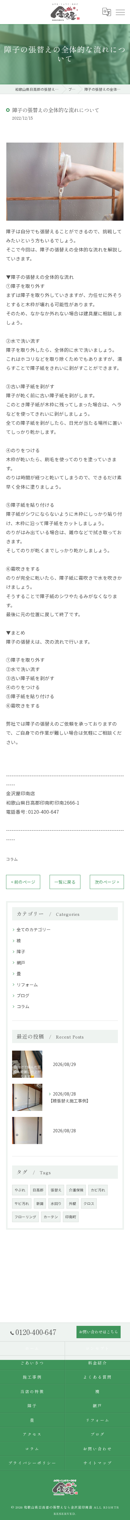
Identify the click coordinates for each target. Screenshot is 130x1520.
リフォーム (27, 985)
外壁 (72, 1203)
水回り (56, 1203)
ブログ (23, 995)
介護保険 (76, 1189)
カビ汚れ (98, 1189)
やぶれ (20, 1189)
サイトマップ (97, 1463)
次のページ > (107, 882)
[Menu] (120, 11)
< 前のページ (23, 882)
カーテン (51, 1216)
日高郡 (38, 1189)
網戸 (21, 963)
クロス (88, 1203)
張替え (56, 1189)
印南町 (70, 1216)
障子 (11, 231)
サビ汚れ (22, 1203)
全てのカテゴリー (33, 929)
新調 (40, 1203)
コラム (12, 859)
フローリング (25, 1216)
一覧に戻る (65, 882)
